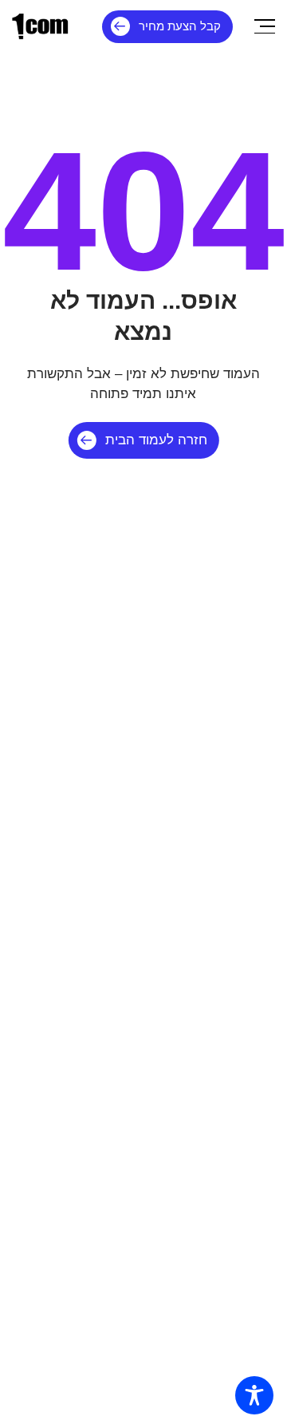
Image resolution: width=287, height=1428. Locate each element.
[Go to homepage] (40, 26)
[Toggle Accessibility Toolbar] (254, 1395)
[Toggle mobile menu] (264, 26)
